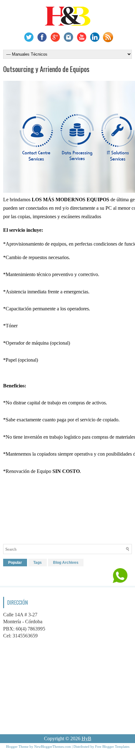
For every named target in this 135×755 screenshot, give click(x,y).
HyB (86, 738)
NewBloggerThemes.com (52, 746)
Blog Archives (65, 562)
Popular (15, 562)
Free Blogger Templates (112, 746)
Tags (37, 562)
